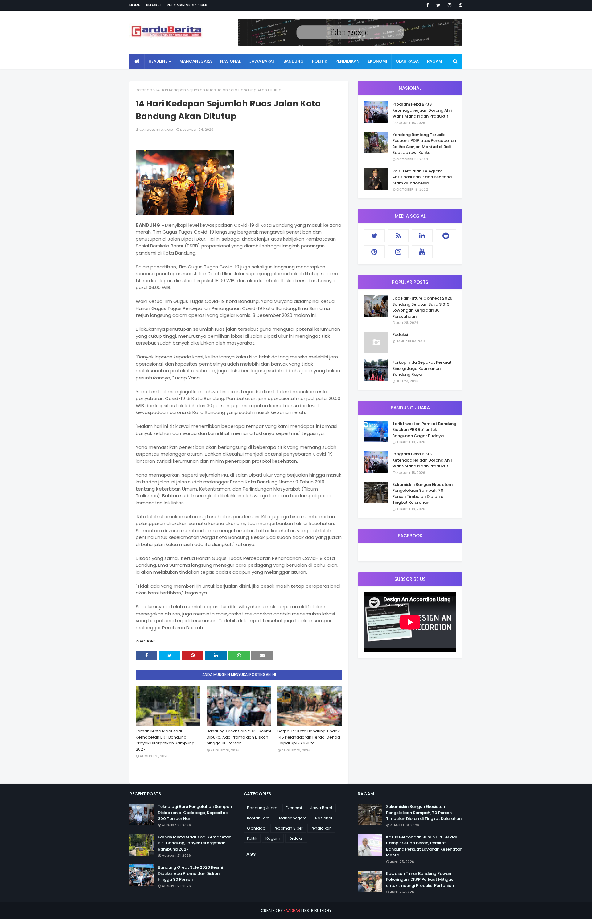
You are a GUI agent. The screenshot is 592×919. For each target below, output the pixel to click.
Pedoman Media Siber (187, 5)
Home (135, 5)
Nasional (323, 818)
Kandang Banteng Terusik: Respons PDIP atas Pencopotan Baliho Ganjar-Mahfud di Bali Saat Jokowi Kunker (424, 144)
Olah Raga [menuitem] (407, 61)
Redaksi (153, 5)
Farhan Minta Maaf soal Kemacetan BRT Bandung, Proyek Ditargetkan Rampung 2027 (165, 740)
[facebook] (427, 5)
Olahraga (256, 828)
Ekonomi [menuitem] (377, 61)
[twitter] (438, 5)
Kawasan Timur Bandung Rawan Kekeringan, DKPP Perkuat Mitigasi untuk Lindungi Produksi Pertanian (420, 879)
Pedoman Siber (288, 828)
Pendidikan (321, 828)
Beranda (144, 90)
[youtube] (422, 251)
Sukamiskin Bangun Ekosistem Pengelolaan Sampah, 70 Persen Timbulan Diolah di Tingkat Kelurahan (422, 494)
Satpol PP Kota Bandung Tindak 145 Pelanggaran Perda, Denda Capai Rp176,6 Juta (309, 737)
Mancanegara (293, 818)
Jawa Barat (321, 807)
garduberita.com (156, 129)
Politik (252, 838)
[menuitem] (137, 61)
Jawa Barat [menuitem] (262, 61)
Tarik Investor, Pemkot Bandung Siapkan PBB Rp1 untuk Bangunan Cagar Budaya (424, 430)
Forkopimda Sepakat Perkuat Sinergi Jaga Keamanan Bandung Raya (422, 368)
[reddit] (446, 235)
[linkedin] (422, 235)
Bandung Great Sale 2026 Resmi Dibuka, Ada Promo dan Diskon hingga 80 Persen (239, 737)
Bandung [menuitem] (293, 61)
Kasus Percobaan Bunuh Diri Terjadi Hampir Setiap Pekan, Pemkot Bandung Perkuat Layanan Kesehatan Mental (424, 846)
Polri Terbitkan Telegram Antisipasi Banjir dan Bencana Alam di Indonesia (422, 177)
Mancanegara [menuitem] (195, 61)
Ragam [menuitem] (434, 61)
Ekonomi (294, 807)
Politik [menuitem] (319, 61)
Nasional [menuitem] (230, 61)
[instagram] (450, 5)
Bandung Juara (262, 807)
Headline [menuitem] (158, 61)
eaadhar (292, 910)
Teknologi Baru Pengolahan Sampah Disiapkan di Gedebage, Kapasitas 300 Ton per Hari (195, 813)
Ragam (272, 838)
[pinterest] (459, 5)
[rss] (398, 235)
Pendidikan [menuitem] (347, 61)
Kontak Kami (259, 818)
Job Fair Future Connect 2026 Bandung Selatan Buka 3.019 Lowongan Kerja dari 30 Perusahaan (422, 307)
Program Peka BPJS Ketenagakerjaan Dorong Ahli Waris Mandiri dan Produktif (422, 110)
